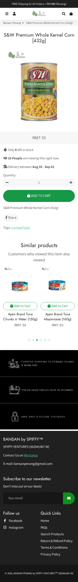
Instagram (15, 527)
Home (45, 520)
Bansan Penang (12, 23)
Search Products (52, 534)
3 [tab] (37, 340)
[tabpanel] (20, 297)
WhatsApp (31, 455)
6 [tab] (49, 340)
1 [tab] (29, 340)
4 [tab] (41, 340)
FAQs (44, 527)
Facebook (15, 520)
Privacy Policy (50, 554)
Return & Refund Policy (57, 541)
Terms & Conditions (54, 547)
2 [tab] (33, 340)
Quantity (9, 175)
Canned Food (20, 227)
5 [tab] (45, 340)
